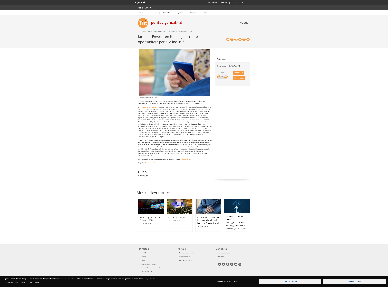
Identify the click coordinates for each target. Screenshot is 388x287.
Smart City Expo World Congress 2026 (150, 219)
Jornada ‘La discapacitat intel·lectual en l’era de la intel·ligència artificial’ (208, 220)
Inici (141, 13)
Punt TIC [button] (153, 13)
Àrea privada (212, 3)
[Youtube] (236, 264)
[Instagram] (232, 264)
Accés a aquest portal (186, 253)
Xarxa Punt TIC (145, 7)
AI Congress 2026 (176, 217)
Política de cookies (33, 282)
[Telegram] (227, 264)
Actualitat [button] (166, 13)
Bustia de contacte (223, 253)
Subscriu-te (238, 73)
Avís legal (23, 282)
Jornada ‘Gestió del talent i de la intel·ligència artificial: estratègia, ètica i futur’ (236, 221)
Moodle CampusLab (185, 260)
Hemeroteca (239, 78)
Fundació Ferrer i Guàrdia (148, 107)
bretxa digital (150, 163)
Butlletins (220, 257)
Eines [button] (206, 13)
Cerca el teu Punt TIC (148, 272)
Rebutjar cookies (290, 281)
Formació (193, 13)
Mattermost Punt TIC (186, 257)
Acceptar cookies (354, 281)
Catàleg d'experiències (148, 264)
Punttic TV (144, 260)
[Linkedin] (240, 264)
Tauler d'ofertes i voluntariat (150, 268)
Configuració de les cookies (226, 281)
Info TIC (143, 253)
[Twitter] (219, 264)
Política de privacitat (12, 282)
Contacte (224, 3)
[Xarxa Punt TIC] (144, 23)
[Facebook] (223, 264)
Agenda (180, 13)
